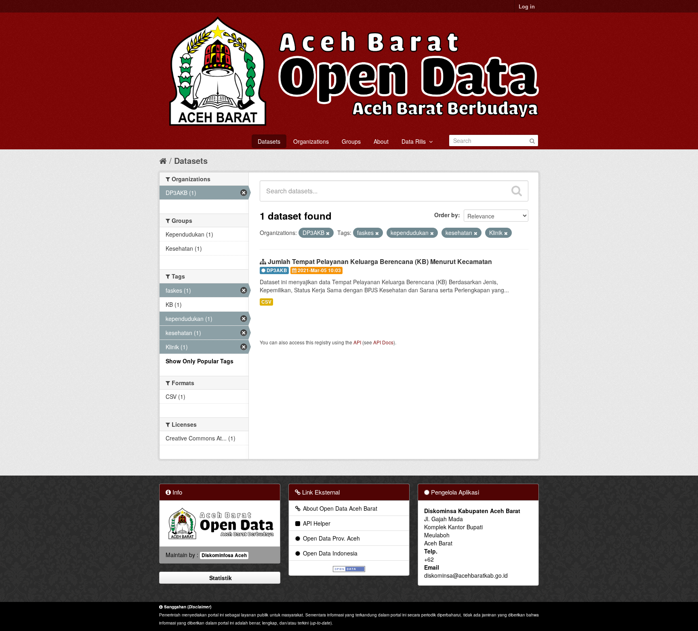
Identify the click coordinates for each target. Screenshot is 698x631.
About (381, 141)
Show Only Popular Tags (199, 361)
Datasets (269, 141)
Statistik (220, 578)
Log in (527, 6)
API (357, 342)
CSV (266, 301)
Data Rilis (415, 141)
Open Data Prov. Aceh (330, 538)
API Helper (315, 523)
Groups (351, 141)
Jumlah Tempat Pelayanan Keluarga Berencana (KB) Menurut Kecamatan (380, 261)
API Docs (383, 342)
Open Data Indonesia (329, 553)
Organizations (311, 141)
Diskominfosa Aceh (224, 555)
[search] (516, 191)
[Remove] (328, 233)
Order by (446, 215)
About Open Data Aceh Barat (339, 508)
